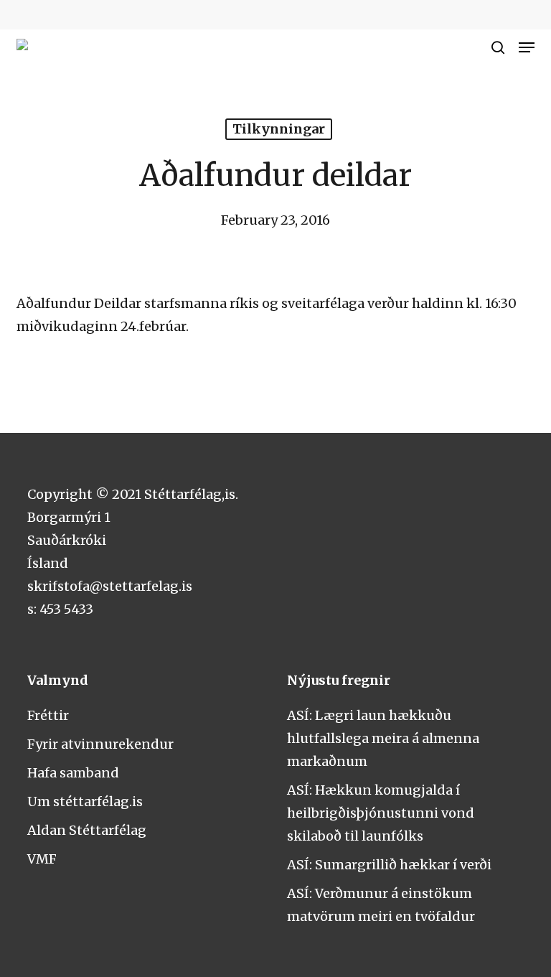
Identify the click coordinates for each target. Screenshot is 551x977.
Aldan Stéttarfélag (86, 830)
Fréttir (48, 715)
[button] (526, 47)
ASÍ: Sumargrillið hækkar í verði (389, 864)
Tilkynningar (278, 129)
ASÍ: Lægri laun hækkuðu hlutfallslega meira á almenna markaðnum (383, 738)
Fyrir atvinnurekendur (100, 744)
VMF (42, 859)
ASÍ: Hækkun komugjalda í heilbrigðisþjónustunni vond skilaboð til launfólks (380, 813)
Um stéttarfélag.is (85, 801)
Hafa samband (73, 773)
